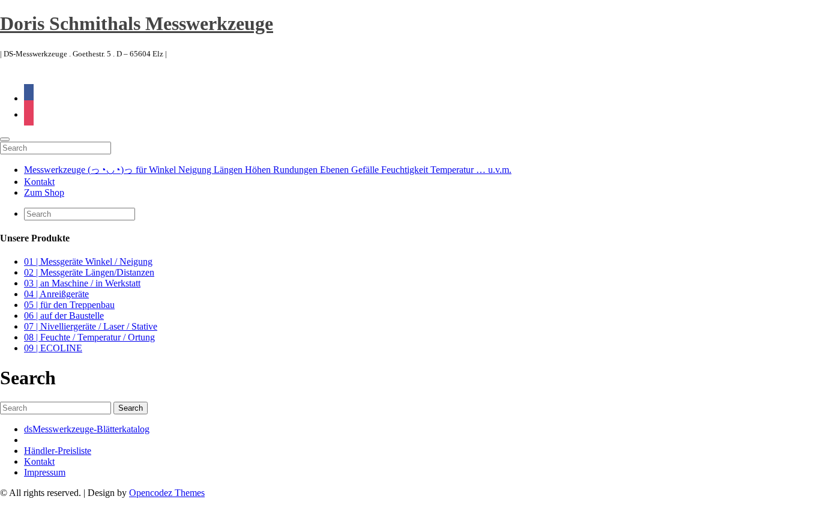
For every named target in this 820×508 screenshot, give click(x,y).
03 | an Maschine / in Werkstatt (82, 283)
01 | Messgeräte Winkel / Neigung (88, 261)
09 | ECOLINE (53, 348)
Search (130, 408)
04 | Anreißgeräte (56, 294)
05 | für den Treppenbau (69, 305)
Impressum (44, 472)
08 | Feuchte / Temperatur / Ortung (89, 337)
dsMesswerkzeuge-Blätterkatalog (86, 429)
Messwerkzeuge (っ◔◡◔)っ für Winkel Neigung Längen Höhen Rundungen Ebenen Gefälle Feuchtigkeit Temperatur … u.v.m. (267, 170)
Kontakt (39, 182)
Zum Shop (44, 192)
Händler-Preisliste (57, 451)
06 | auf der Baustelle (64, 315)
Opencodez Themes (167, 493)
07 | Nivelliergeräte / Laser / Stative (90, 326)
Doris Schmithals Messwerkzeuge (136, 23)
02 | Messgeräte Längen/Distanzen (89, 272)
